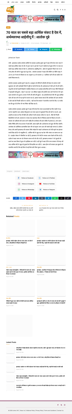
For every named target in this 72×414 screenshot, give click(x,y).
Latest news (25, 171)
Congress (9, 171)
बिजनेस (34, 2)
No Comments (35, 43)
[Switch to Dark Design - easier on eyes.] (54, 9)
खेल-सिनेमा (8, 238)
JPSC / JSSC (15, 2)
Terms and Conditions (50, 410)
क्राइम (22, 2)
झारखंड (40, 2)
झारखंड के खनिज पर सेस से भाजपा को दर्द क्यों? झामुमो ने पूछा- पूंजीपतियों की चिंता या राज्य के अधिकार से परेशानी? (51, 302)
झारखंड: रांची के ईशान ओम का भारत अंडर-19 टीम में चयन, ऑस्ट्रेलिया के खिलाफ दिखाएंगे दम (19, 242)
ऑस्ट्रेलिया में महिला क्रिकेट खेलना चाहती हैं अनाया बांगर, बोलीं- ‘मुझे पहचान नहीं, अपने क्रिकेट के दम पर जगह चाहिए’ (40, 349)
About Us (23, 410)
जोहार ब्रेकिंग (39, 267)
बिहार (51, 2)
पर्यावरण (63, 2)
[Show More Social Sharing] (64, 49)
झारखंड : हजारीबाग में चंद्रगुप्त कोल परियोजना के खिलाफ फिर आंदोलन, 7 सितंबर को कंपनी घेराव (51, 271)
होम (8, 2)
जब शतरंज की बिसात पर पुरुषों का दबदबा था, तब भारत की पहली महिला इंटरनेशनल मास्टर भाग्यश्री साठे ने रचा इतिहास (40, 386)
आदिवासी (46, 2)
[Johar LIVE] (10, 9)
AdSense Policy (30, 410)
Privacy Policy (39, 410)
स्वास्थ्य (57, 2)
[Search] (58, 10)
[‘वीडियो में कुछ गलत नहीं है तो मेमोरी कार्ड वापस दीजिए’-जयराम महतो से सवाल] (20, 288)
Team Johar (15, 43)
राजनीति (28, 2)
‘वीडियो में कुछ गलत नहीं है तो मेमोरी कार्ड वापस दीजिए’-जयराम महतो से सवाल (20, 302)
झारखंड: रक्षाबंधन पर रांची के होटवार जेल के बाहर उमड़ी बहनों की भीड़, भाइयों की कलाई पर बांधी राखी (51, 242)
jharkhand (17, 171)
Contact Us (60, 410)
